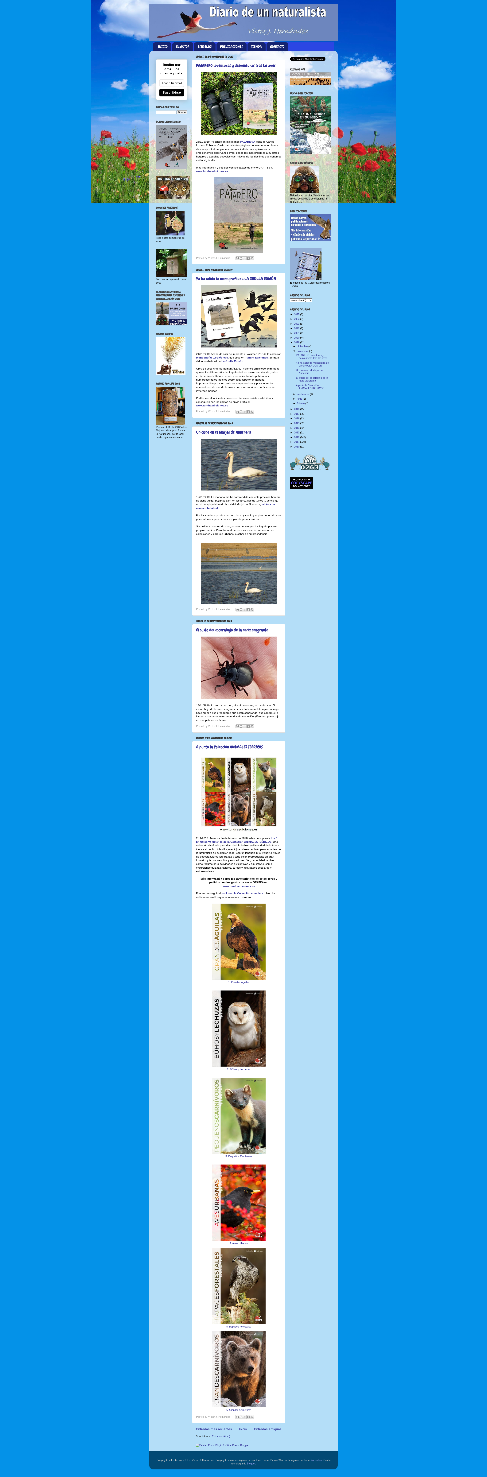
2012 (297, 437)
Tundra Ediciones (256, 357)
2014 (297, 428)
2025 (297, 314)
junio (300, 398)
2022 (297, 328)
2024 (297, 319)
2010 (297, 446)
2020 (297, 337)
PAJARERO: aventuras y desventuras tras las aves (235, 65)
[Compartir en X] (245, 258)
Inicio (243, 1429)
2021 (297, 333)
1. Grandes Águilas (238, 982)
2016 (297, 418)
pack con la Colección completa (242, 893)
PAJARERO (247, 141)
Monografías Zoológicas (212, 357)
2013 (297, 432)
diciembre (302, 346)
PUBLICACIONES (231, 46)
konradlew (316, 1460)
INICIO (163, 46)
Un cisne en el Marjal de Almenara (223, 432)
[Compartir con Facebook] (248, 258)
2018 (297, 409)
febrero (301, 403)
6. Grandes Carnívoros (238, 1410)
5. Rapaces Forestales (238, 1326)
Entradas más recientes (214, 1429)
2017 (297, 414)
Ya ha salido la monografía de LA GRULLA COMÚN (236, 278)
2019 (297, 342)
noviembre (303, 351)
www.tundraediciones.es (212, 171)
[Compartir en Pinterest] (252, 258)
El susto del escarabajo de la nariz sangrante (232, 630)
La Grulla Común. (232, 361)
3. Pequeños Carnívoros (238, 1156)
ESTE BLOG (205, 46)
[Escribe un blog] (241, 258)
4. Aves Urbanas (239, 1243)
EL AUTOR (182, 46)
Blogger (251, 1463)
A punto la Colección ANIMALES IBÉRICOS (229, 747)
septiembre (303, 394)
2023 (297, 324)
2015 (297, 423)
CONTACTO (277, 46)
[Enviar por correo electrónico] (237, 258)
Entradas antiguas (268, 1429)
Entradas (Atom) (221, 1436)
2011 (297, 442)
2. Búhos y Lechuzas (239, 1069)
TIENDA (256, 46)
